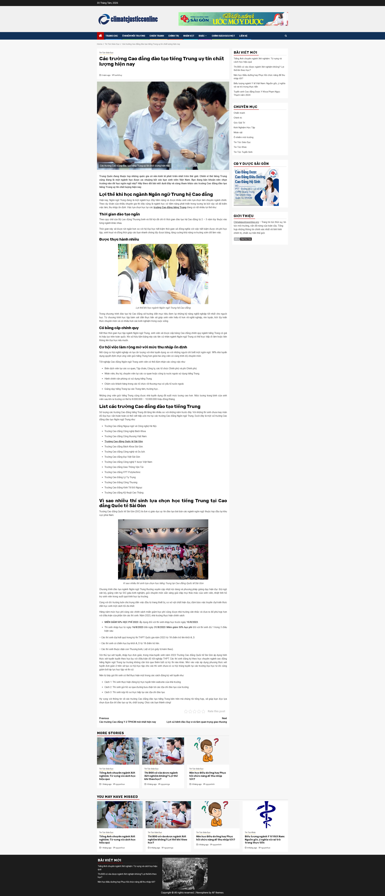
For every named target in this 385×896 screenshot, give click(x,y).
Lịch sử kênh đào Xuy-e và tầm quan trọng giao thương (197, 720)
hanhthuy (118, 75)
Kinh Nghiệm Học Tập (244, 127)
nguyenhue (120, 784)
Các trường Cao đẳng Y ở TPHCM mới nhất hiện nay (127, 720)
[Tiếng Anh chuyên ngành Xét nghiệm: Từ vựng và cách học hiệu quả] (118, 751)
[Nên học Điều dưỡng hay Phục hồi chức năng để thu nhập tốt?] (208, 751)
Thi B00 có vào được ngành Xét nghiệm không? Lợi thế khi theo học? (161, 776)
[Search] (286, 36)
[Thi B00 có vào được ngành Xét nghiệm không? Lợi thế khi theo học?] (163, 751)
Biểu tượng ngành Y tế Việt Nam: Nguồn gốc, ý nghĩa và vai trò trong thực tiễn (265, 839)
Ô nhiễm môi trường (133, 36)
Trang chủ (111, 36)
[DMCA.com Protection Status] (243, 239)
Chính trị (173, 36)
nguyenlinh (210, 784)
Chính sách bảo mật (223, 36)
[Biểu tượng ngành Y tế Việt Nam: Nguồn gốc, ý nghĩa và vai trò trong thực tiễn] (265, 814)
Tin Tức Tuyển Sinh (243, 152)
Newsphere (202, 892)
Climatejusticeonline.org (246, 222)
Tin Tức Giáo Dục (106, 53)
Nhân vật (188, 36)
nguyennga (165, 784)
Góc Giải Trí (239, 122)
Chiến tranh (156, 36)
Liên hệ (243, 36)
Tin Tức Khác (240, 147)
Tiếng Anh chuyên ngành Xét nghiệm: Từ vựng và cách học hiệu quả (117, 776)
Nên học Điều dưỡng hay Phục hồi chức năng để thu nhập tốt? (207, 776)
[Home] (100, 36)
